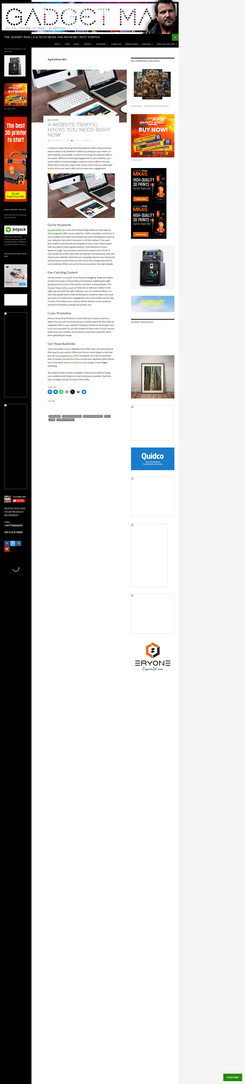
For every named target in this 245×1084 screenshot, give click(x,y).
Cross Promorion (72, 416)
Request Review (131, 44)
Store (67, 44)
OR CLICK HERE (13, 532)
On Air (75, 44)
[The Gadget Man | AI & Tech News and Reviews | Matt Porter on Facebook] (7, 543)
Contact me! (116, 44)
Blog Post (53, 120)
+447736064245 (13, 525)
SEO (107, 416)
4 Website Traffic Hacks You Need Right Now (79, 130)
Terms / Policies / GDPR (166, 44)
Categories (146, 44)
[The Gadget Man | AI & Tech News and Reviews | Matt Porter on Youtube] (7, 549)
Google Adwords (93, 416)
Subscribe (233, 1077)
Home (57, 44)
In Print (87, 44)
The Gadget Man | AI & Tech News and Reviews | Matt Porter (52, 37)
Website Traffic (65, 420)
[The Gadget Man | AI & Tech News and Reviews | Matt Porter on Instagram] (18, 543)
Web (52, 420)
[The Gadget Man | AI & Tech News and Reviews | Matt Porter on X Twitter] (12, 543)
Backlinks (55, 416)
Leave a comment (82, 140)
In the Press (100, 44)
